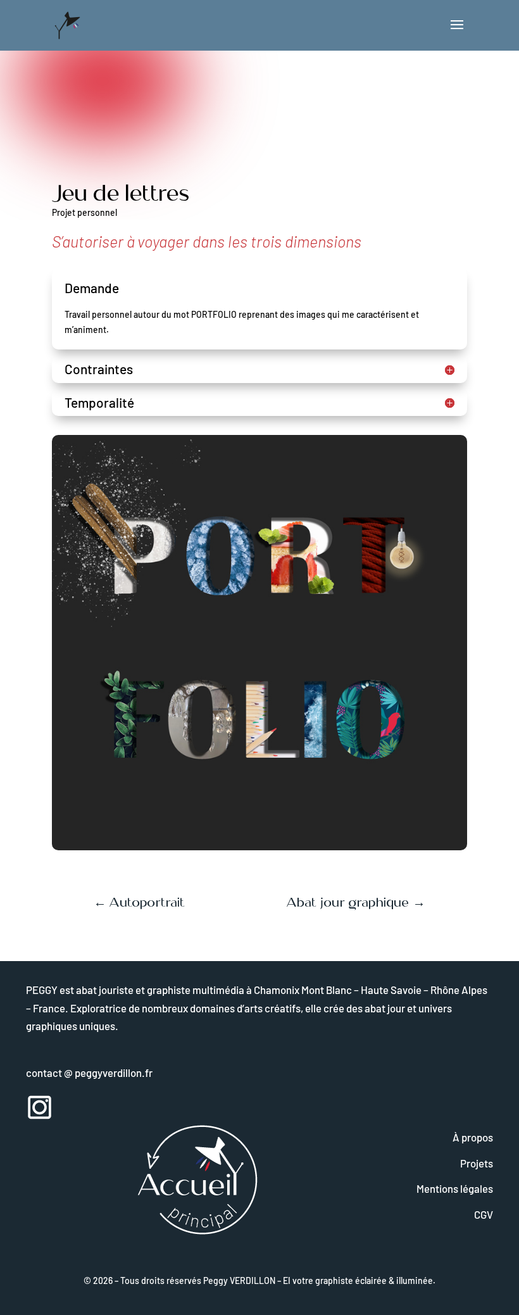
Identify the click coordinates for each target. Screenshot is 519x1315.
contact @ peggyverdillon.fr (89, 1072)
